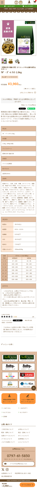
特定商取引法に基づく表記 (23, 473)
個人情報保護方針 (6, 476)
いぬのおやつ (23, 408)
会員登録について (23, 439)
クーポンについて (6, 439)
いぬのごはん (7, 408)
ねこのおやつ (23, 412)
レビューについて (23, 442)
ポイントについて (23, 435)
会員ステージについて (8, 435)
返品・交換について (24, 432)
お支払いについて (23, 429)
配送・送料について (7, 432)
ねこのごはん (7, 412)
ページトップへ (33, 388)
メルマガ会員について (8, 442)
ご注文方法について (7, 429)
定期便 (5, 416)
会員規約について (6, 473)
